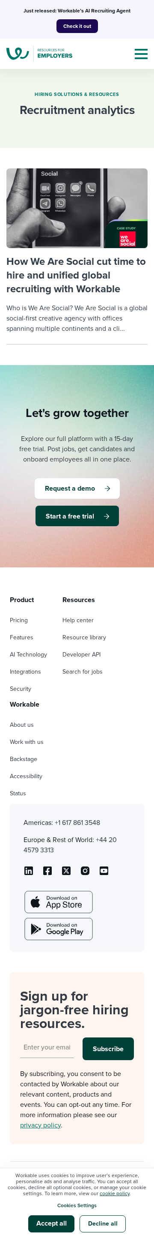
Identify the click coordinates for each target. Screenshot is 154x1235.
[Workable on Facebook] (47, 873)
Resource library (84, 637)
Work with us (27, 742)
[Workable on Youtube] (66, 873)
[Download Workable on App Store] (58, 902)
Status (18, 793)
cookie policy (115, 1193)
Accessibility (26, 776)
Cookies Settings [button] (77, 1205)
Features (21, 637)
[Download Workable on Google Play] (58, 929)
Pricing (19, 620)
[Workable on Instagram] (104, 873)
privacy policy (40, 1125)
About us (22, 724)
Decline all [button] (103, 1223)
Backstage (23, 759)
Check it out (77, 26)
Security (20, 688)
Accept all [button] (51, 1223)
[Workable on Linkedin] (29, 873)
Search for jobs (82, 671)
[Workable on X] (85, 873)
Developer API (81, 654)
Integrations (25, 671)
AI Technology (28, 654)
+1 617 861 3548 (77, 822)
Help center (78, 620)
